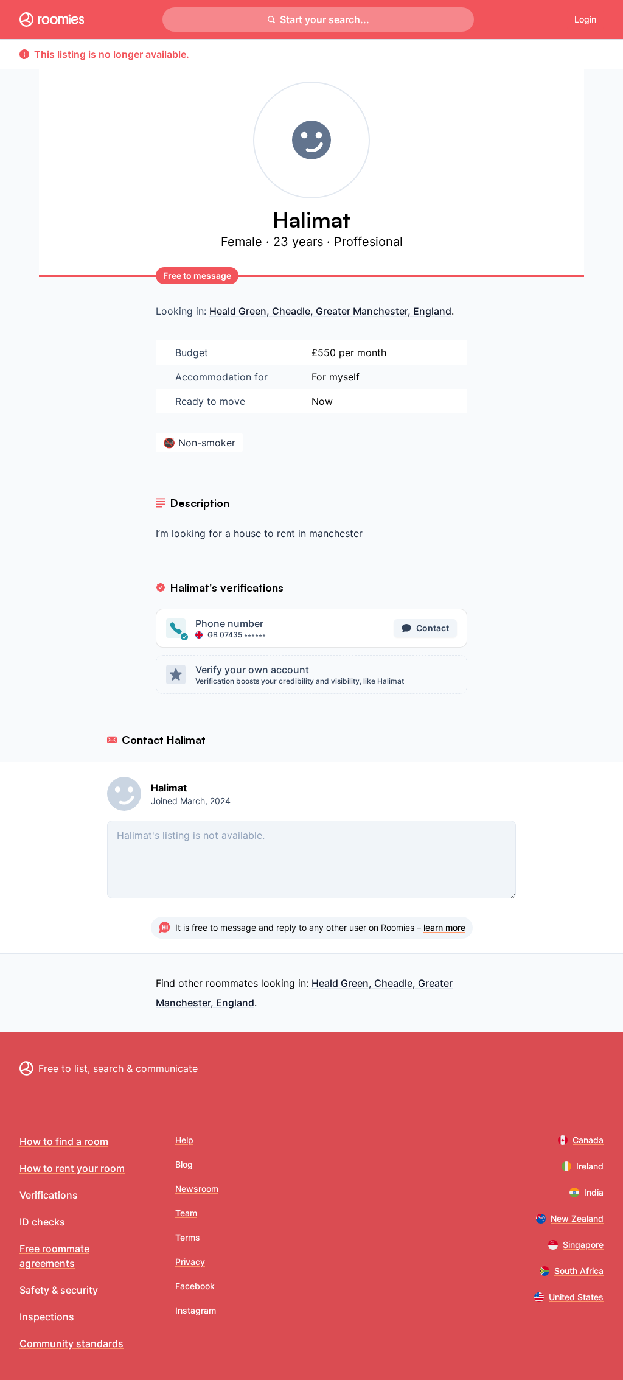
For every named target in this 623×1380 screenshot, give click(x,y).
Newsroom (196, 1188)
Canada (588, 1140)
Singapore (583, 1244)
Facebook (195, 1286)
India (594, 1192)
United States (576, 1297)
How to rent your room (72, 1168)
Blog (184, 1164)
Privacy (190, 1261)
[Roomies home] (51, 19)
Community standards (71, 1343)
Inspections (46, 1317)
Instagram (195, 1310)
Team (186, 1213)
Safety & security (58, 1290)
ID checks (42, 1222)
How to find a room (63, 1141)
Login (585, 19)
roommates (232, 983)
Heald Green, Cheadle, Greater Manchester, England (330, 311)
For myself (336, 377)
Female (243, 241)
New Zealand (577, 1218)
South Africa (579, 1271)
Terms (187, 1237)
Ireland (590, 1166)
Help (184, 1140)
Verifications (48, 1195)
